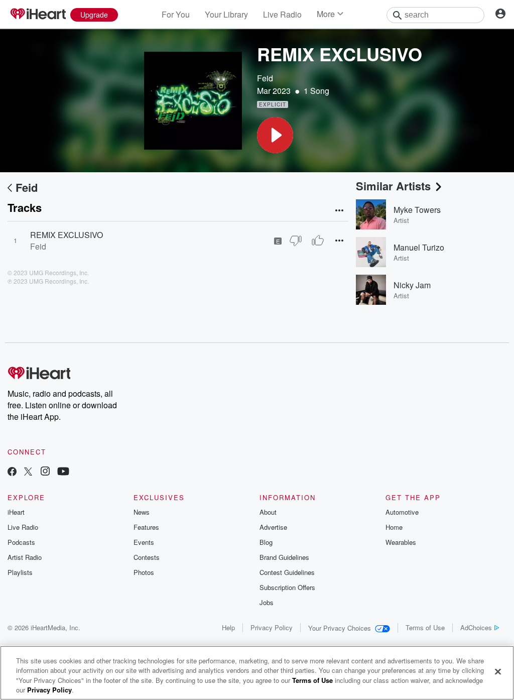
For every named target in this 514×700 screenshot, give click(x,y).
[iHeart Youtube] (63, 472)
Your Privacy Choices (339, 628)
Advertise (273, 527)
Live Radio (282, 14)
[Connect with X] (28, 472)
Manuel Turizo (419, 247)
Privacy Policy (271, 627)
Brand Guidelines (284, 557)
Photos (144, 572)
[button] (275, 135)
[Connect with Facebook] (12, 472)
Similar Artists (393, 186)
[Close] (498, 671)
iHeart (16, 512)
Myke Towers (417, 209)
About (268, 512)
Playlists (20, 572)
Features (146, 527)
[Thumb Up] (318, 240)
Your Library (226, 14)
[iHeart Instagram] (45, 472)
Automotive (402, 512)
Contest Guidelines (287, 572)
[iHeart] (38, 15)
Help (228, 627)
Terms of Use (425, 627)
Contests (147, 557)
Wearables (401, 542)
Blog (266, 542)
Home (394, 527)
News (142, 512)
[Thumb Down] (296, 240)
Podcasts (21, 542)
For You (176, 14)
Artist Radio (25, 557)
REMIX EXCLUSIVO (66, 235)
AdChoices (476, 627)
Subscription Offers (287, 587)
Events (144, 542)
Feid (265, 78)
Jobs (267, 602)
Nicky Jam (412, 285)
